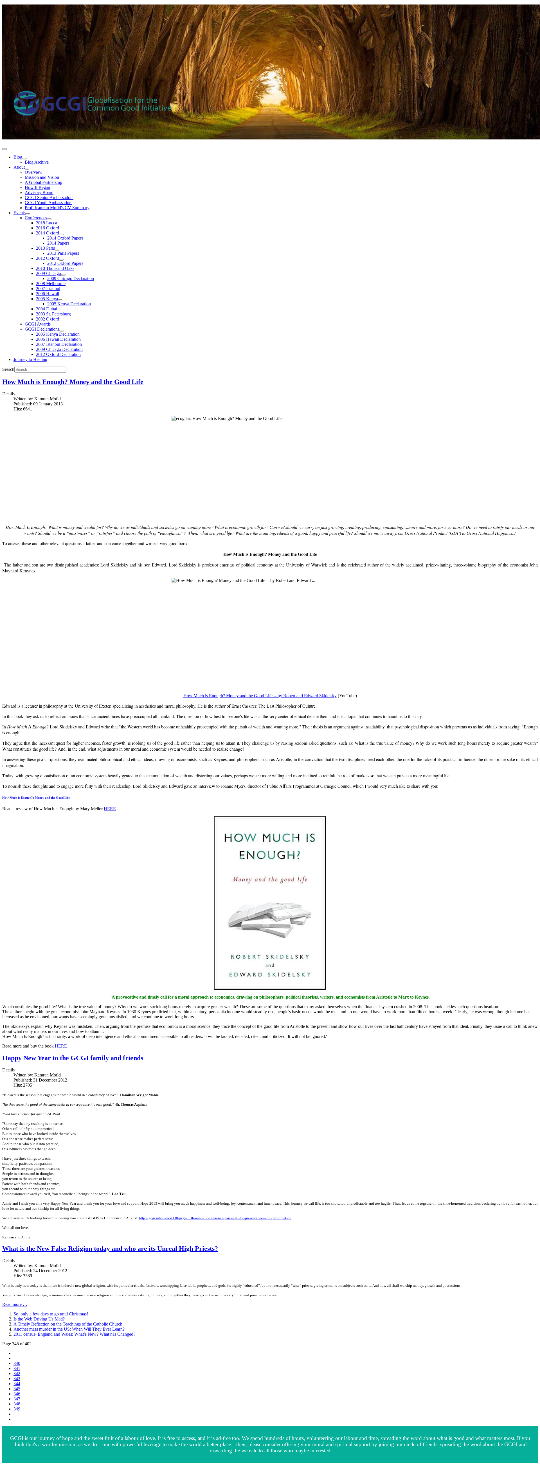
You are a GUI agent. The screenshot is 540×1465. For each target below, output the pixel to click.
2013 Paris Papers (63, 253)
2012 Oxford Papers (65, 263)
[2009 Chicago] (63, 275)
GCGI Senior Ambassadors (49, 197)
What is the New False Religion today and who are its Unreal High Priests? (110, 1248)
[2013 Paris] (57, 249)
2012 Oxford (47, 258)
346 (17, 1393)
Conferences (36, 217)
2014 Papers (58, 243)
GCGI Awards (38, 324)
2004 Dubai (46, 308)
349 (17, 1409)
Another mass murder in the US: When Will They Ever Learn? (69, 1329)
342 (17, 1373)
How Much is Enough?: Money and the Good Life (36, 797)
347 (17, 1398)
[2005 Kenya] (60, 300)
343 (17, 1378)
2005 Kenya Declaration (69, 303)
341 (17, 1368)
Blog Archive (37, 162)
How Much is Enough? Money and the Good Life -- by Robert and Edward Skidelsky (260, 695)
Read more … (14, 1304)
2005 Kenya (47, 298)
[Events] (28, 214)
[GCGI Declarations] (61, 330)
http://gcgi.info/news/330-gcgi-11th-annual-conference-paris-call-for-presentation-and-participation (215, 1218)
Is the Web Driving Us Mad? (39, 1319)
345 (17, 1388)
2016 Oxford (47, 227)
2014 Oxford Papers (65, 238)
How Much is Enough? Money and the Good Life (72, 381)
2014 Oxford (47, 233)
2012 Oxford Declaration (58, 354)
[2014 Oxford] (61, 234)
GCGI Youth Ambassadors (48, 202)
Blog (18, 157)
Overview (33, 172)
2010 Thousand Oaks (55, 268)
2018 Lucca (46, 222)
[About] (27, 169)
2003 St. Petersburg (53, 313)
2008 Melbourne (51, 283)
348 (17, 1403)
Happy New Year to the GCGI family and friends (72, 1058)
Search (8, 369)
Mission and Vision (42, 177)
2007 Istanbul (48, 288)
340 (17, 1363)
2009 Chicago (48, 273)
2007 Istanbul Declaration (59, 344)
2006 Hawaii (47, 293)
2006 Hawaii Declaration (58, 339)
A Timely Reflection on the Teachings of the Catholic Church (68, 1324)
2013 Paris (45, 248)
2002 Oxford (47, 319)
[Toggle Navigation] (4, 149)
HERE (110, 808)
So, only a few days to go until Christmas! (51, 1313)
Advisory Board (39, 192)
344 (17, 1383)
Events (20, 212)
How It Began (37, 187)
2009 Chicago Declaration (70, 278)
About (19, 167)
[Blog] (24, 158)
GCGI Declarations (42, 329)
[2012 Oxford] (61, 260)
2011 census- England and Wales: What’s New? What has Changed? (74, 1334)
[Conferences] (49, 219)
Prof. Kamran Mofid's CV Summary (57, 207)
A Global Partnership (43, 182)
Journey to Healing (30, 359)
